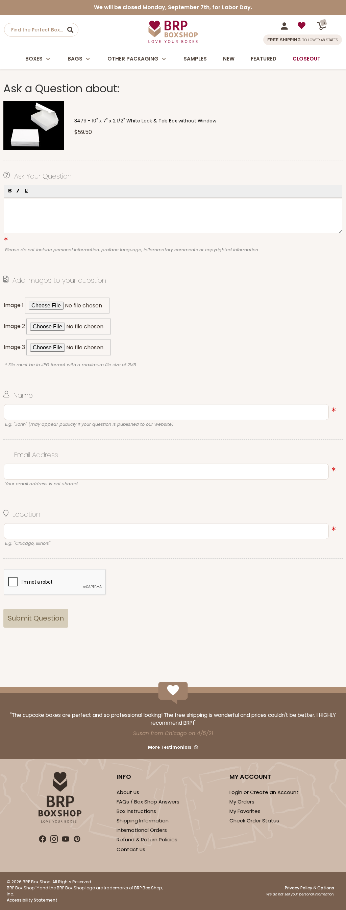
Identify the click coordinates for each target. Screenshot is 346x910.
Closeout (307, 58)
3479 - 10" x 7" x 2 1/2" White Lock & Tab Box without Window (145, 120)
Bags (75, 58)
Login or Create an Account (264, 792)
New (228, 58)
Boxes (34, 58)
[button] (9, 190)
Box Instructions (136, 811)
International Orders (142, 830)
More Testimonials (169, 747)
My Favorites (245, 811)
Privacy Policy (298, 888)
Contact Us (131, 849)
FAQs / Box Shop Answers (148, 801)
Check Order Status (254, 820)
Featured (263, 58)
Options (325, 888)
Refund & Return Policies (147, 839)
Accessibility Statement (32, 900)
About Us (128, 792)
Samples (195, 58)
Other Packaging (132, 58)
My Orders (241, 801)
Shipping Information (143, 820)
